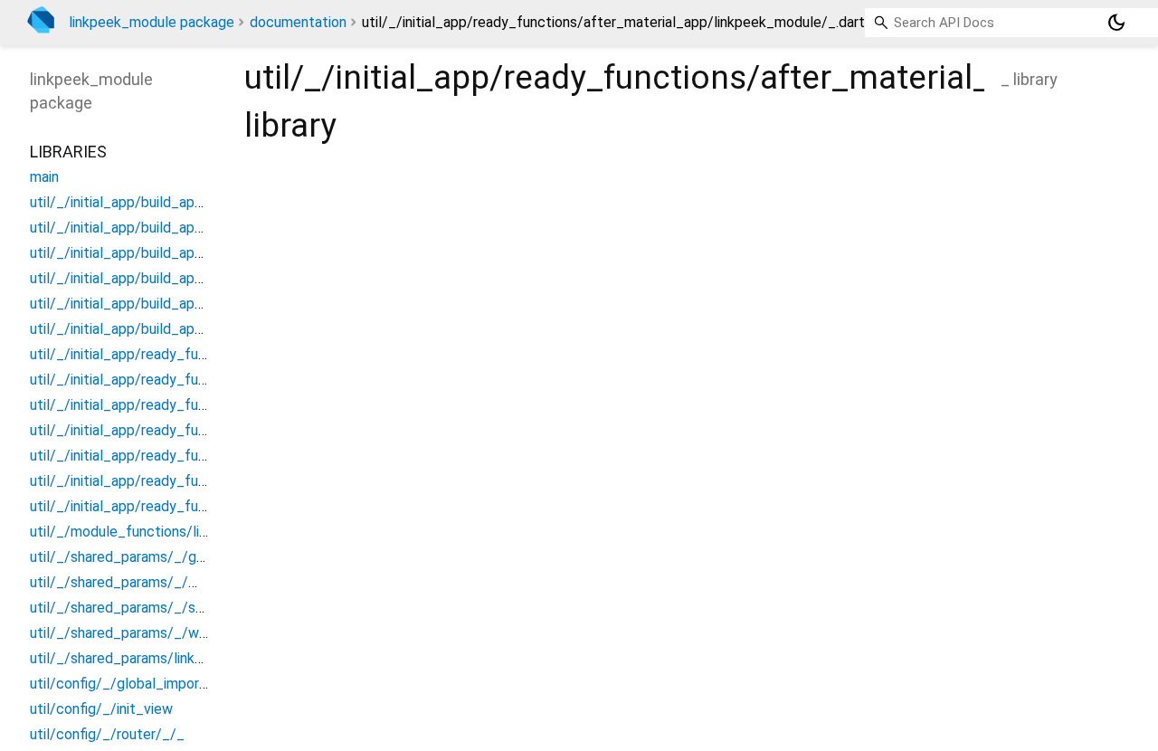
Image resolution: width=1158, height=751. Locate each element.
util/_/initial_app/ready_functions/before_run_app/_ (199, 455)
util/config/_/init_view (101, 709)
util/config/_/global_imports (121, 683)
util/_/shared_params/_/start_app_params (168, 607)
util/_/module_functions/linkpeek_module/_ (172, 531)
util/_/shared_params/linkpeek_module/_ (163, 658)
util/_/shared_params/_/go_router (141, 557)
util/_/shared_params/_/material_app (150, 582)
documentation (298, 22)
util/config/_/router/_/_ (107, 734)
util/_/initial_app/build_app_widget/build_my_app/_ (197, 252)
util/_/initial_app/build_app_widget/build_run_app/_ (197, 303)
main (44, 176)
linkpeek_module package (151, 22)
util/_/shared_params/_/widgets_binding (161, 633)
